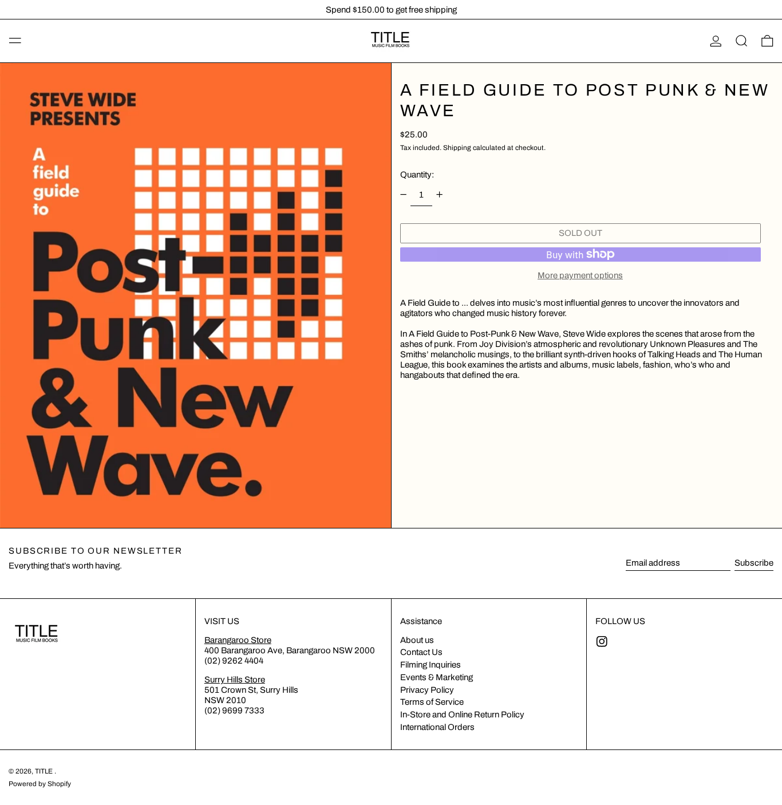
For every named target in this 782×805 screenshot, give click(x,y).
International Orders (437, 727)
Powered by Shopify (40, 784)
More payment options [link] (580, 275)
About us (417, 640)
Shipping (457, 148)
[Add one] (439, 194)
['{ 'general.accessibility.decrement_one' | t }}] (403, 194)
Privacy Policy (427, 689)
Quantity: (417, 174)
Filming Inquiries (430, 664)
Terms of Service (432, 702)
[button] (741, 41)
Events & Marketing (436, 677)
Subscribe (753, 562)
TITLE (44, 771)
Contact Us (421, 652)
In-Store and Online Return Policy (462, 714)
